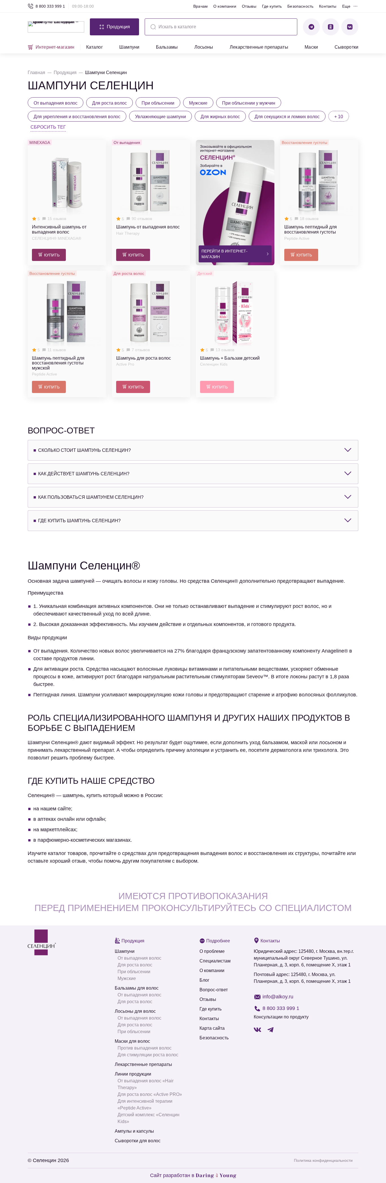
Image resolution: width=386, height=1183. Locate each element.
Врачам (200, 6)
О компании (224, 6)
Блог (204, 980)
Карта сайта (212, 1028)
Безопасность (300, 6)
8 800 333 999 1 (50, 6)
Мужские (127, 978)
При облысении (134, 971)
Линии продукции (133, 1074)
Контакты (327, 6)
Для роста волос (135, 964)
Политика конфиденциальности (323, 1160)
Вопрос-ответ (213, 989)
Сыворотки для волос (138, 1140)
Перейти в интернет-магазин (224, 254)
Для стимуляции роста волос (148, 1054)
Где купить (272, 6)
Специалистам (215, 961)
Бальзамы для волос (137, 988)
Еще (346, 6)
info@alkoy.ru (278, 996)
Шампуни (129, 47)
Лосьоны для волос (135, 1011)
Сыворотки (346, 47)
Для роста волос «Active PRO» (150, 1094)
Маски (311, 47)
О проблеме (212, 951)
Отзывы (249, 6)
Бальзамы (167, 47)
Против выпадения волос (145, 1048)
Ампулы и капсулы (134, 1131)
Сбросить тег (48, 127)
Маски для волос (132, 1041)
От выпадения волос (139, 958)
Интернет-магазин (55, 47)
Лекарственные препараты (259, 47)
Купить (52, 255)
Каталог (94, 47)
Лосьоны (203, 47)
